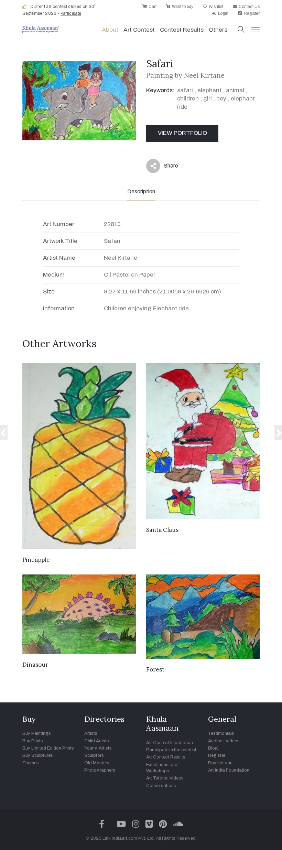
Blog (213, 748)
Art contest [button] (139, 29)
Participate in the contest (171, 749)
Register (251, 13)
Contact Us (249, 6)
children (188, 98)
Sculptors (94, 755)
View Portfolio (182, 133)
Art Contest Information (169, 742)
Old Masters (96, 763)
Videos (233, 741)
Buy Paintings (36, 733)
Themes (30, 763)
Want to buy (182, 6)
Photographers (99, 770)
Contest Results (182, 29)
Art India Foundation (228, 770)
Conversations (161, 785)
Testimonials (221, 733)
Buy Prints (32, 741)
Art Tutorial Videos (165, 778)
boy (221, 98)
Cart (152, 6)
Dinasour (35, 664)
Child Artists (96, 741)
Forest (155, 669)
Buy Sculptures (37, 755)
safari (185, 90)
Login (222, 13)
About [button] (110, 29)
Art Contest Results (165, 757)
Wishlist (215, 6)
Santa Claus (162, 530)
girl (207, 98)
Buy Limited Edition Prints (48, 748)
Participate (71, 13)
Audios (215, 741)
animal (235, 90)
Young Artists (98, 748)
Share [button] (165, 167)
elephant (209, 90)
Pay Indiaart (220, 763)
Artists (90, 733)
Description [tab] (141, 191)
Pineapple (36, 559)
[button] (241, 30)
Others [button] (218, 29)
